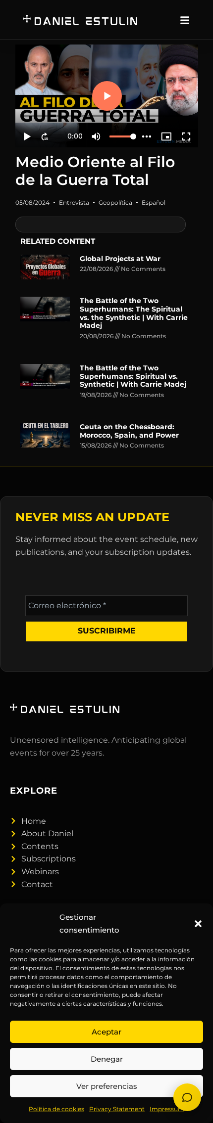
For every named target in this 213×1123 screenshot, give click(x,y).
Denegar (107, 1059)
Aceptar (106, 1031)
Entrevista (74, 202)
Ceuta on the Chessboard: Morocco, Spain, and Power (129, 431)
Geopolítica (115, 202)
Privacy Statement (117, 1109)
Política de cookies (56, 1109)
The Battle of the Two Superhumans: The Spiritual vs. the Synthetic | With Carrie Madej (134, 313)
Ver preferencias (106, 1086)
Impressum (167, 1109)
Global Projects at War (120, 258)
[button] (198, 924)
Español (153, 202)
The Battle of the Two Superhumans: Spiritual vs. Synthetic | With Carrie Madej (133, 376)
